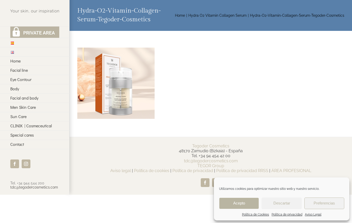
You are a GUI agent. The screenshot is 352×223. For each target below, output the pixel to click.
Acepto (239, 203)
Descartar (281, 203)
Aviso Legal (313, 214)
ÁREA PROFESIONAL (291, 170)
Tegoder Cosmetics (210, 146)
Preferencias (324, 203)
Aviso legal (120, 170)
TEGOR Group (210, 165)
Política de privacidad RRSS (242, 170)
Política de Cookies (255, 214)
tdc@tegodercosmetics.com (34, 187)
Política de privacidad (287, 214)
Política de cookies (151, 170)
